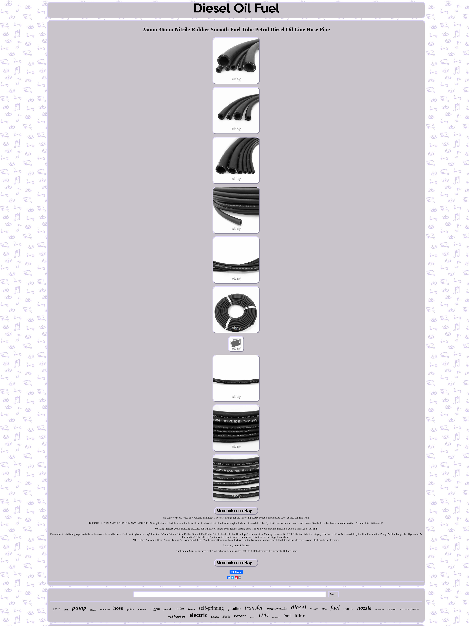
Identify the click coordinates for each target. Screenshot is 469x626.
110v (263, 615)
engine (391, 609)
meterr (240, 616)
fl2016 (56, 609)
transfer (254, 607)
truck (191, 609)
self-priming (211, 608)
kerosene (379, 609)
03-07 (314, 609)
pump (79, 607)
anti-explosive (409, 609)
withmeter (177, 616)
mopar (252, 617)
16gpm (155, 609)
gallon (130, 609)
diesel (298, 607)
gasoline (234, 608)
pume (348, 608)
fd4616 (226, 616)
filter (299, 615)
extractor (276, 617)
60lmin (93, 610)
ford (287, 616)
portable (142, 609)
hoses (215, 616)
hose (118, 608)
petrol (167, 609)
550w (324, 609)
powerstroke (277, 608)
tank (66, 609)
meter (179, 608)
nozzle (364, 608)
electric (198, 615)
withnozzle (105, 609)
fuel (335, 607)
